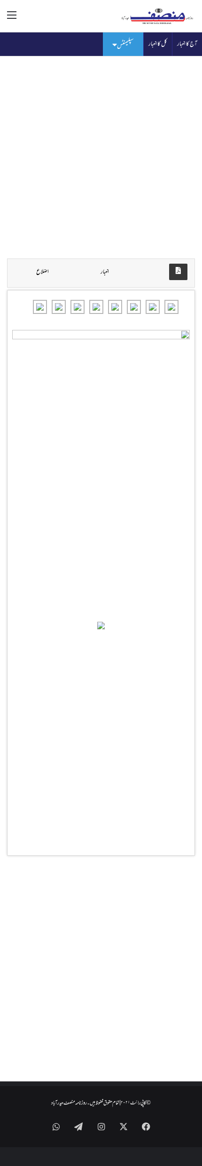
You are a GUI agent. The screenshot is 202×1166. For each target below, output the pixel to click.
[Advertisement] (101, 157)
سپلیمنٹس (125, 45)
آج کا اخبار (187, 44)
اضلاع (42, 272)
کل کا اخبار (157, 44)
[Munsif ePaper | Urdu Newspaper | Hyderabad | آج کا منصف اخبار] (157, 16)
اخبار (105, 272)
